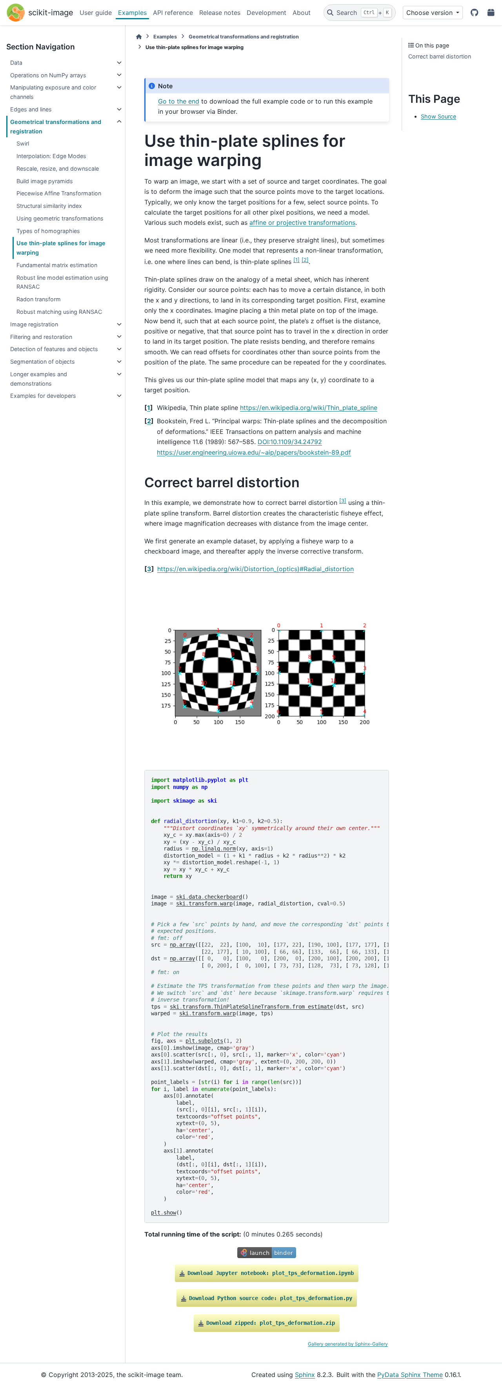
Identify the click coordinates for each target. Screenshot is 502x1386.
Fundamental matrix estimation (56, 265)
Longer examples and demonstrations (38, 379)
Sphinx (305, 1375)
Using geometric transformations (60, 218)
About (302, 12)
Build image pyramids (44, 180)
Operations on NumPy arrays (48, 74)
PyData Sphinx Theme (410, 1375)
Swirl (22, 143)
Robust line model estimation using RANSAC (62, 282)
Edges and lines (31, 109)
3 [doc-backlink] (149, 569)
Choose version (430, 12)
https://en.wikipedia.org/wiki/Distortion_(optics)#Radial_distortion (255, 569)
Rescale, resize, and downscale (57, 168)
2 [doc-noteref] (305, 260)
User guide (96, 12)
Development (266, 12)
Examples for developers (43, 395)
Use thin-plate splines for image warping (60, 248)
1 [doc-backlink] (148, 408)
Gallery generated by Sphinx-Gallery (348, 1344)
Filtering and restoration (41, 336)
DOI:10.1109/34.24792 (290, 442)
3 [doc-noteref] (342, 500)
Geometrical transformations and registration (55, 126)
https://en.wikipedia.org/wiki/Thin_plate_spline (308, 408)
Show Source (438, 116)
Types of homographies (48, 230)
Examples (132, 12)
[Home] (139, 37)
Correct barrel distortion (439, 56)
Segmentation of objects (42, 361)
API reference (173, 12)
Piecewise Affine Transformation (58, 193)
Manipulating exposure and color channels (53, 92)
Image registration (34, 324)
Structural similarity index (49, 205)
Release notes (219, 12)
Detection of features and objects (54, 349)
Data (16, 62)
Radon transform (38, 299)
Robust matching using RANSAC (59, 311)
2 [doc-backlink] (149, 421)
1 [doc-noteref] (296, 260)
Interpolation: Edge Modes (51, 156)
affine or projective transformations (302, 222)
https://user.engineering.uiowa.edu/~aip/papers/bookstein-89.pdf (254, 452)
